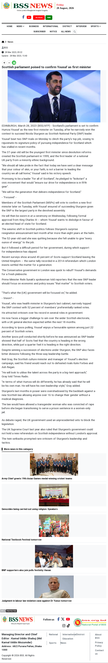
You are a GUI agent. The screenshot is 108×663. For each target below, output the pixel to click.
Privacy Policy (99, 644)
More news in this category (18, 449)
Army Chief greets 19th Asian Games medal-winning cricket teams (37, 478)
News (19, 26)
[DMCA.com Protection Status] (8, 610)
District (67, 26)
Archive (39, 17)
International (50, 26)
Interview (81, 26)
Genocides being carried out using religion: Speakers (30, 509)
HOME (9, 26)
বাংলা (48, 17)
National (53, 634)
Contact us (99, 652)
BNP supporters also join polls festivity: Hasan (26, 570)
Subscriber (39, 31)
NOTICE (53, 31)
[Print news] (14, 62)
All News (66, 31)
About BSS (98, 636)
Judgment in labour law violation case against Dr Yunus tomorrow (37, 600)
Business (34, 26)
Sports (95, 26)
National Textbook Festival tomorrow (21, 539)
